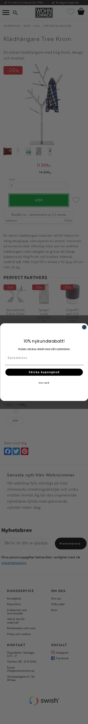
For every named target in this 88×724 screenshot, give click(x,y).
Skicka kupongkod (44, 371)
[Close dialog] (84, 327)
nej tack (44, 382)
